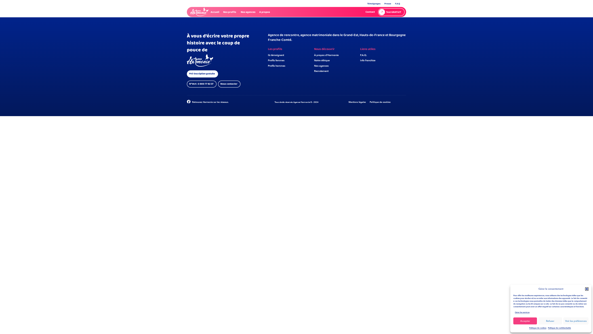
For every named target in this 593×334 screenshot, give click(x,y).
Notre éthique (322, 60)
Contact (370, 12)
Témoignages (374, 4)
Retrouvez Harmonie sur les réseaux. (210, 102)
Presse (387, 4)
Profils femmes (276, 60)
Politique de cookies (537, 328)
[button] (586, 289)
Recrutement (321, 71)
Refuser (550, 321)
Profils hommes (276, 66)
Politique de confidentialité (559, 328)
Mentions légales (357, 102)
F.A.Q (397, 4)
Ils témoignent (276, 55)
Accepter (525, 321)
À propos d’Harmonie (326, 55)
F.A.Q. (363, 55)
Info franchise (367, 60)
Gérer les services (522, 312)
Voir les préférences (576, 321)
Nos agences (321, 66)
